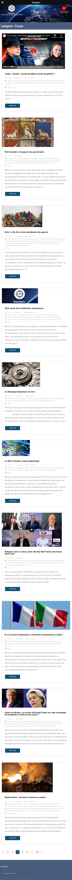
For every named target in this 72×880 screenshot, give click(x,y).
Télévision (27, 565)
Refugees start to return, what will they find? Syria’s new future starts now (33, 552)
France (33, 80)
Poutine (9, 87)
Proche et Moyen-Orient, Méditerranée (42, 562)
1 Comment (31, 396)
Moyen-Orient (11, 813)
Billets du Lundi (28, 158)
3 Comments (31, 236)
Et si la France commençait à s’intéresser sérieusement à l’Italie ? (34, 634)
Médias (24, 560)
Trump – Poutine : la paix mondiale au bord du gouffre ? (30, 73)
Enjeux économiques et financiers (43, 158)
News (30, 161)
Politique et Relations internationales (31, 83)
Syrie (8, 248)
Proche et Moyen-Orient (51, 241)
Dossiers (22, 80)
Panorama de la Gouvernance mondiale (35, 317)
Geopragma (18, 78)
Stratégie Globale (48, 163)
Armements (15, 80)
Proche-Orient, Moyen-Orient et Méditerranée (38, 243)
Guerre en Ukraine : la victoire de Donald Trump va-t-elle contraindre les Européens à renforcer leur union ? (35, 713)
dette (9, 472)
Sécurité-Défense (53, 83)
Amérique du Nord (12, 158)
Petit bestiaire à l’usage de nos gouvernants (24, 152)
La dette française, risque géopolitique (22, 461)
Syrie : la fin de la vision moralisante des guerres (26, 232)
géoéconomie (24, 161)
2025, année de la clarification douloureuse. (24, 308)
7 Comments (30, 801)
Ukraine (60, 319)
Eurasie (7, 723)
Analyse (9, 80)
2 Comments (31, 78)
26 (37, 852)
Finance (12, 161)
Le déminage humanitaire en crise (20, 391)
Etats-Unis (57, 158)
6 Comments (30, 312)
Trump (14, 87)
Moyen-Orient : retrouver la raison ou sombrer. (25, 797)
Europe (28, 80)
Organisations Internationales (44, 80)
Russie (45, 83)
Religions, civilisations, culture (23, 810)
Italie (8, 648)
